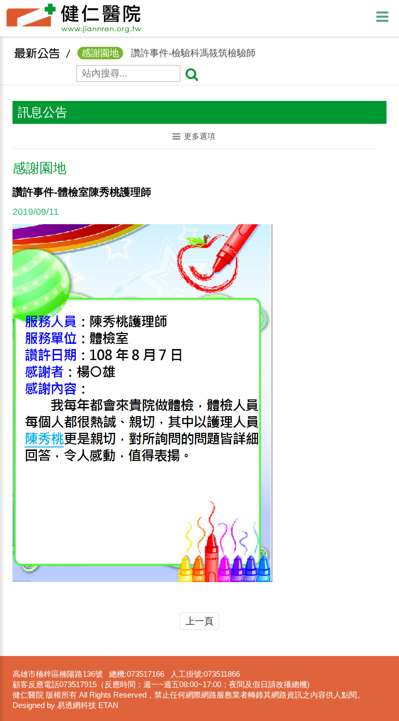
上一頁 (199, 621)
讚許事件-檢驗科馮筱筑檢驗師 (169, 53)
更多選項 (199, 136)
